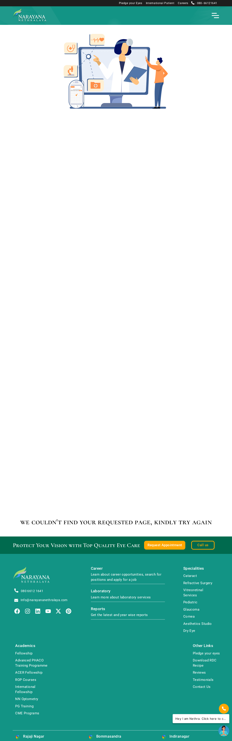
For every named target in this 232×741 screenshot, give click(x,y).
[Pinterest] (68, 611)
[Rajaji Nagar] (17, 737)
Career (97, 568)
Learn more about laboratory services (121, 597)
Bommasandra (108, 736)
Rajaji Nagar (33, 736)
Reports (98, 609)
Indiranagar (179, 736)
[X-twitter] (58, 611)
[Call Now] (224, 709)
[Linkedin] (38, 611)
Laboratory (101, 591)
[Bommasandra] (90, 737)
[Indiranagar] (164, 737)
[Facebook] (17, 611)
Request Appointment (164, 545)
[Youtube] (48, 611)
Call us (202, 545)
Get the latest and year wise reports (119, 615)
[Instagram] (27, 611)
